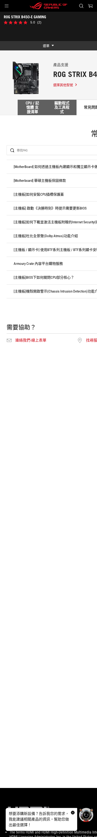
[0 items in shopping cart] (90, 6)
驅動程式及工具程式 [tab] (61, 107)
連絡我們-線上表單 (30, 340)
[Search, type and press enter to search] (81, 6)
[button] (6, 6)
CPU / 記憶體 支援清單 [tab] (32, 107)
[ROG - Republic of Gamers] (48, 5)
